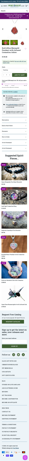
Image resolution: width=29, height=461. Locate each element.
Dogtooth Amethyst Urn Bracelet (11, 230)
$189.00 (3, 282)
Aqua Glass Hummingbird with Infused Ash (14, 304)
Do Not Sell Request (9, 435)
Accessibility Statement (11, 439)
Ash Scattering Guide (10, 388)
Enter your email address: (9, 338)
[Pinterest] (18, 354)
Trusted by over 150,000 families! (13, 14)
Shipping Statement (9, 419)
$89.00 (3, 258)
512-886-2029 (18, 16)
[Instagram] (13, 354)
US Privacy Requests (9, 431)
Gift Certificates (8, 375)
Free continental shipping (12, 104)
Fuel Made (16, 448)
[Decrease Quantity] (3, 75)
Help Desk (5, 408)
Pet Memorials (7, 368)
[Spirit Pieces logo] (14, 5)
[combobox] (14, 11)
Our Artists (6, 372)
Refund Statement (8, 415)
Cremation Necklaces (10, 364)
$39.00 (3, 184)
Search (3, 9)
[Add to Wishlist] (25, 49)
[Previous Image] (3, 29)
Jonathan (15, 91)
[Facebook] (23, 354)
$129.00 (3, 208)
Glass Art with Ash (9, 361)
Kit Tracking (7, 395)
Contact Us (6, 411)
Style (3, 67)
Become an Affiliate (9, 402)
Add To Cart (20, 75)
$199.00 (3, 306)
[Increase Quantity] (9, 75)
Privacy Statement (9, 428)
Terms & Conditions (9, 424)
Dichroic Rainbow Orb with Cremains (12, 280)
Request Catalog (13, 322)
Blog (3, 381)
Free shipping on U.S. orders (8, 1)
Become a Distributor (10, 399)
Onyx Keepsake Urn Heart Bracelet (11, 182)
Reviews (5, 391)
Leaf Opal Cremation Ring (8, 206)
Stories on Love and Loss (11, 384)
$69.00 (3, 232)
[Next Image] (26, 29)
